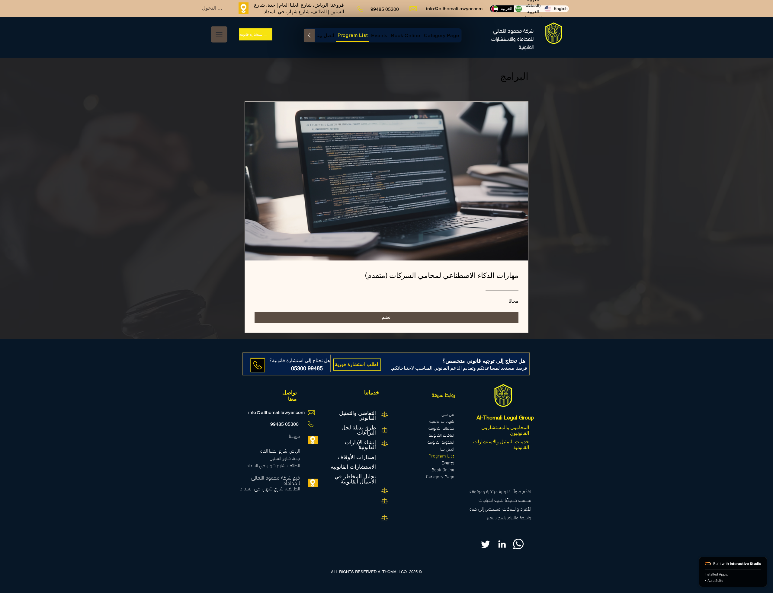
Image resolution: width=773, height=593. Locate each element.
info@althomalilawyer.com (454, 8)
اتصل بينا (447, 448)
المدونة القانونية (441, 441)
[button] (219, 34)
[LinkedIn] (502, 544)
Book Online (442, 469)
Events (447, 462)
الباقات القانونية (441, 434)
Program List (441, 455)
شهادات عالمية (441, 420)
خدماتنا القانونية (441, 427)
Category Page (440, 476)
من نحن (447, 413)
